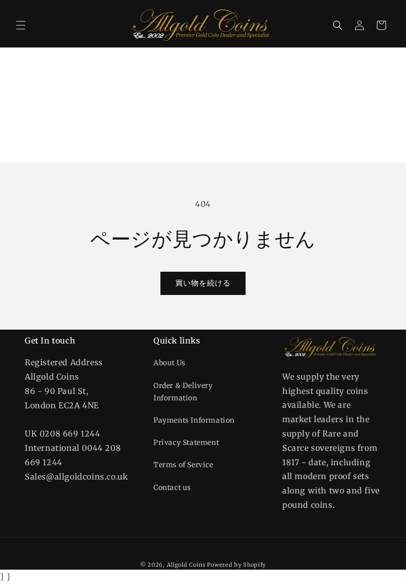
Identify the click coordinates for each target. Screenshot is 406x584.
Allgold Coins (186, 564)
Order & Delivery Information (183, 391)
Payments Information (194, 420)
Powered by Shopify (236, 564)
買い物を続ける (203, 283)
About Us (169, 362)
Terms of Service (183, 464)
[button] (21, 25)
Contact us (172, 487)
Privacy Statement (186, 442)
